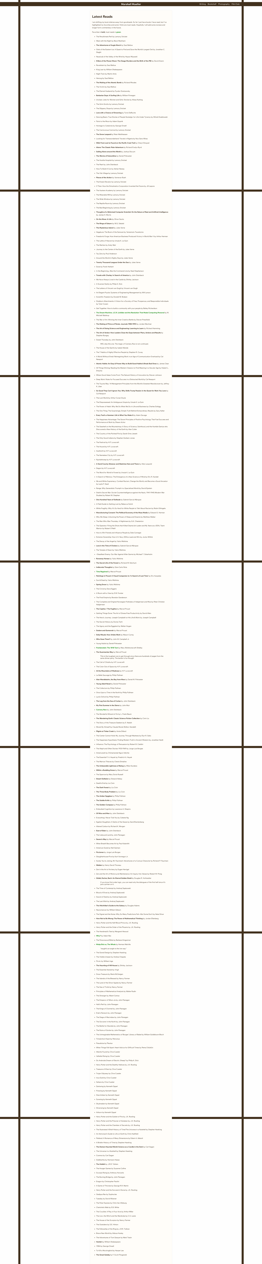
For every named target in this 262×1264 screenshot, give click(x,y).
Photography (224, 4)
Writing (202, 4)
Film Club (235, 4)
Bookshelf (212, 4)
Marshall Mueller (131, 4)
